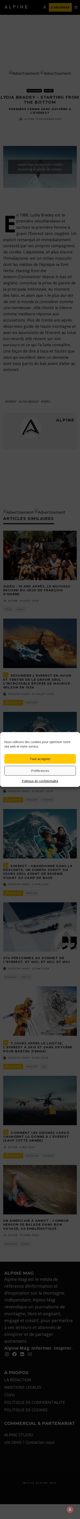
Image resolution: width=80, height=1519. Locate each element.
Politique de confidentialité (40, 781)
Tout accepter (40, 759)
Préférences (40, 770)
